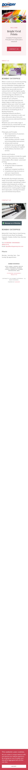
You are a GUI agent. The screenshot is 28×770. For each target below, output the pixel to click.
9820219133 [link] (5, 244)
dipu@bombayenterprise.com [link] (14, 246)
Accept (14, 766)
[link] (9, 5)
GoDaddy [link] (17, 282)
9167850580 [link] (7, 243)
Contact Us (14, 49)
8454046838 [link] (15, 243)
